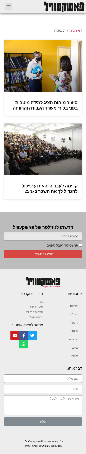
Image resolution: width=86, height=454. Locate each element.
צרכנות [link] (74, 347)
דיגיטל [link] (74, 322)
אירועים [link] (73, 339)
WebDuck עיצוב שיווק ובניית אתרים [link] (43, 445)
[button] (8, 6)
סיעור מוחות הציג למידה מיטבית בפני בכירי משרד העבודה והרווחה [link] (45, 105)
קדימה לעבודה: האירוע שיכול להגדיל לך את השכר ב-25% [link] (50, 188)
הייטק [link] (74, 331)
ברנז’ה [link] (74, 314)
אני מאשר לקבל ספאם (62, 245)
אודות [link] (74, 356)
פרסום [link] (74, 306)
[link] (51, 6)
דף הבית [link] (76, 30)
